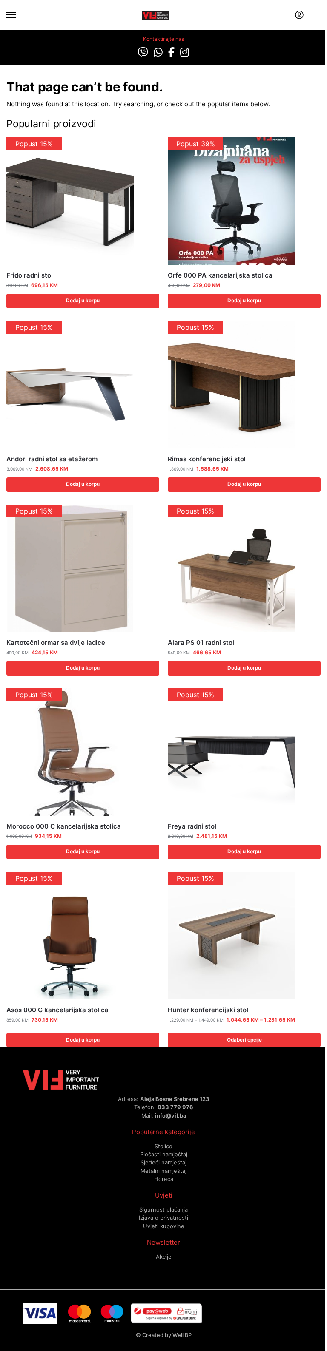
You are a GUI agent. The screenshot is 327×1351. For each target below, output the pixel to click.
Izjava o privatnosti (163, 1217)
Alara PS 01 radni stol (201, 643)
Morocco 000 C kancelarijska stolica (63, 826)
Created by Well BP (167, 1334)
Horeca (163, 1178)
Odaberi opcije (244, 1040)
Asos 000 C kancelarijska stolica (57, 1010)
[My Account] (299, 15)
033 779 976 (175, 1107)
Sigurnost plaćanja (163, 1209)
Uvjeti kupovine (163, 1226)
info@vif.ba (170, 1115)
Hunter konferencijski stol (208, 1010)
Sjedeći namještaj (163, 1162)
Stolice (163, 1146)
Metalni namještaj (163, 1170)
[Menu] (19, 15)
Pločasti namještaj (163, 1154)
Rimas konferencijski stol (207, 459)
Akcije (164, 1256)
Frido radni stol (29, 275)
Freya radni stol (192, 826)
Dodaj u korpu (83, 301)
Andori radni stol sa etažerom (52, 459)
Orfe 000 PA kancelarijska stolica (220, 275)
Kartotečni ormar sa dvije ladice (55, 643)
